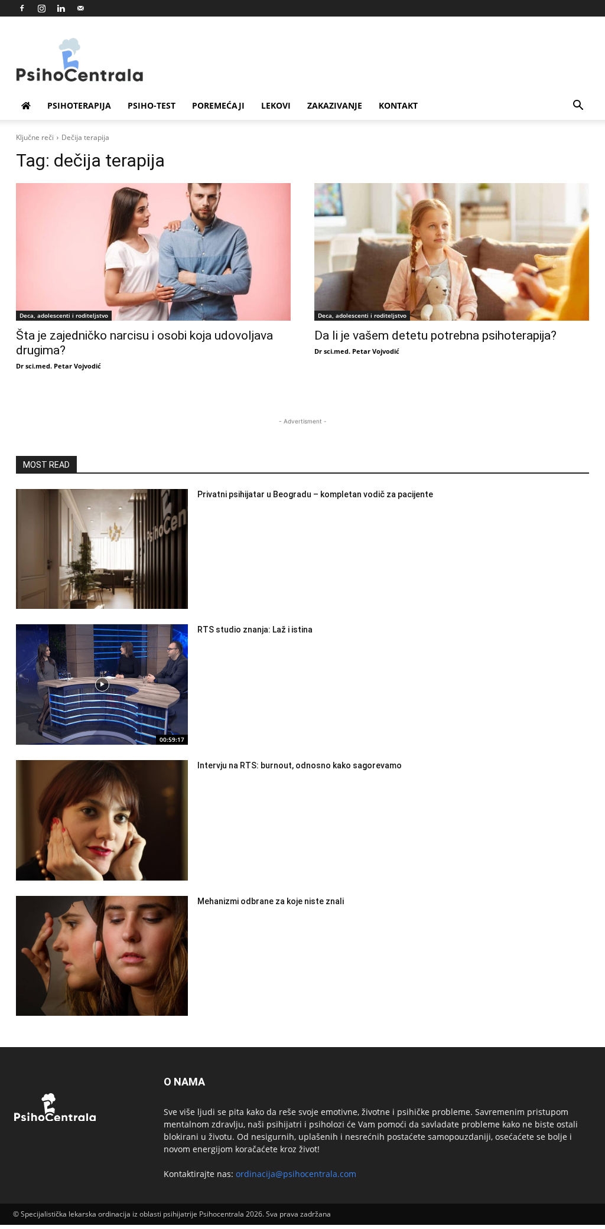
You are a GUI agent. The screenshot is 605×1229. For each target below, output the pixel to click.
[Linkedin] (61, 8)
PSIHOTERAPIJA (79, 105)
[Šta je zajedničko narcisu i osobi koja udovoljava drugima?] (153, 252)
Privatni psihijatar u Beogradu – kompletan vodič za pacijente (315, 494)
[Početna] (26, 106)
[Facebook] (22, 8)
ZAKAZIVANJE (334, 105)
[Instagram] (41, 8)
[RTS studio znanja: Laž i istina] (102, 684)
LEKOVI (276, 105)
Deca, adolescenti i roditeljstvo (63, 315)
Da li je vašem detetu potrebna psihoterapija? (435, 335)
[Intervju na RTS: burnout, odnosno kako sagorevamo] (102, 820)
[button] (578, 106)
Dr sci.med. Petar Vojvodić (58, 365)
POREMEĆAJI (218, 105)
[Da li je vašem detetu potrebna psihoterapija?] (451, 252)
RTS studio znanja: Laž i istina (255, 629)
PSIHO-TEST (151, 105)
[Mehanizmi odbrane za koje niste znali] (102, 956)
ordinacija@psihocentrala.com (296, 1173)
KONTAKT (398, 105)
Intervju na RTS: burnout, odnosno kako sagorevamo (299, 765)
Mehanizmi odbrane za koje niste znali (270, 901)
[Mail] (80, 8)
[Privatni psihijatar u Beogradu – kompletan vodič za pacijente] (102, 549)
